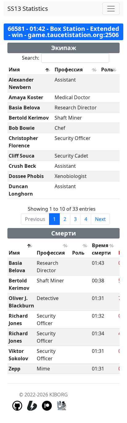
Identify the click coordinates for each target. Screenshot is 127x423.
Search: (30, 57)
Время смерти (101, 249)
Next (100, 219)
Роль (107, 69)
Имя (14, 69)
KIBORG (58, 394)
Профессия (69, 69)
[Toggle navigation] (111, 8)
